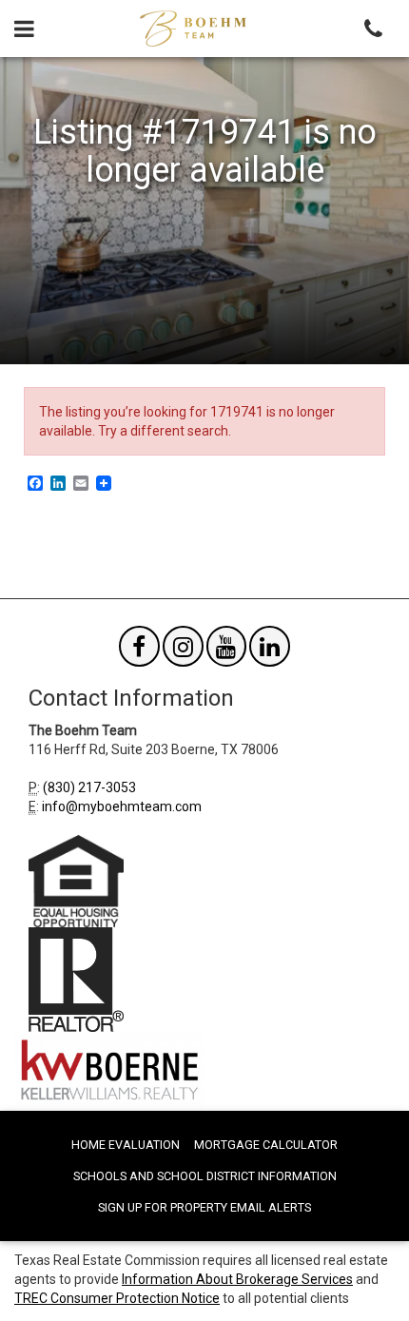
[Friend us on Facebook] (139, 650)
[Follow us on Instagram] (183, 650)
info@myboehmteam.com (122, 806)
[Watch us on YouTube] (226, 650)
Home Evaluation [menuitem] (125, 1144)
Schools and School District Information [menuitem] (205, 1176)
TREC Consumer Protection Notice (117, 1298)
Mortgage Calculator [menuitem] (266, 1144)
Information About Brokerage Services (237, 1279)
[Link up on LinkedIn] (269, 650)
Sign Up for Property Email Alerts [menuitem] (204, 1207)
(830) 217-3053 (89, 787)
